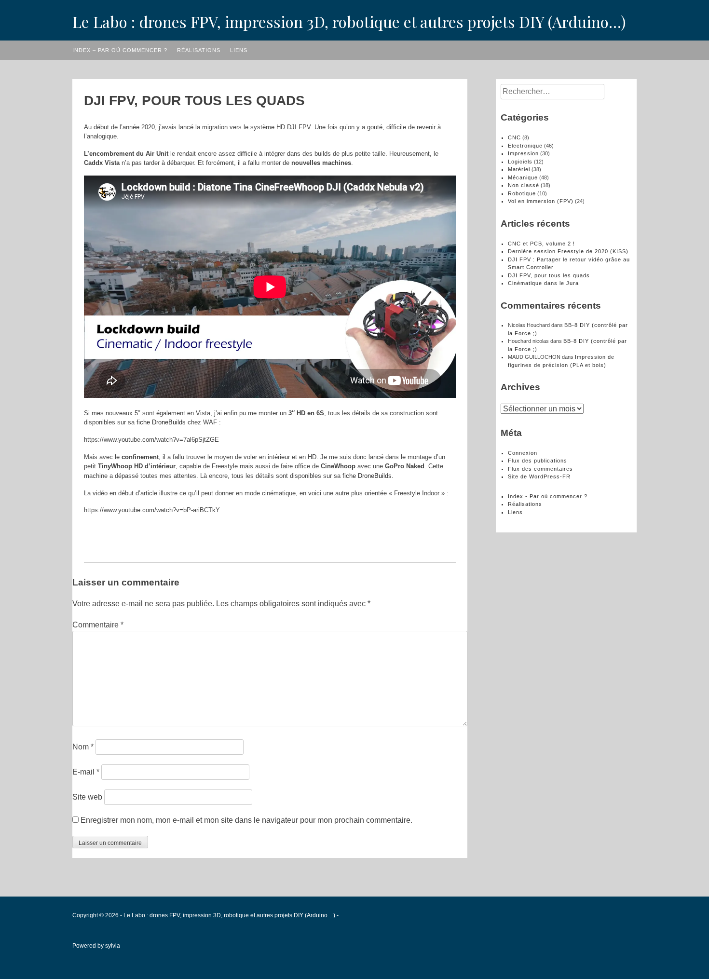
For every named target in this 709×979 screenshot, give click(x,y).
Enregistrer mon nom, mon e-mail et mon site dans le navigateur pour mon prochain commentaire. (246, 820)
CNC (514, 137)
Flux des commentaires (540, 469)
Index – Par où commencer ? (119, 50)
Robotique (522, 193)
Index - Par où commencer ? (547, 496)
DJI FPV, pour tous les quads (549, 275)
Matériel (519, 169)
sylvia (112, 945)
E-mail (85, 772)
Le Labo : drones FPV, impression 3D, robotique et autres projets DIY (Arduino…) (349, 21)
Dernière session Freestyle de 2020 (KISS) (568, 251)
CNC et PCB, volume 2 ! (541, 243)
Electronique (525, 146)
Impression (523, 153)
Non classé (523, 185)
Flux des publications (537, 460)
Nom (83, 747)
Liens (238, 50)
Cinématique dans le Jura (543, 283)
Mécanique (523, 177)
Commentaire (97, 625)
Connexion (522, 453)
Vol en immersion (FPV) (540, 201)
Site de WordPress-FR (539, 476)
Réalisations (198, 50)
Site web (87, 797)
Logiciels (520, 161)
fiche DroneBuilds (161, 422)
